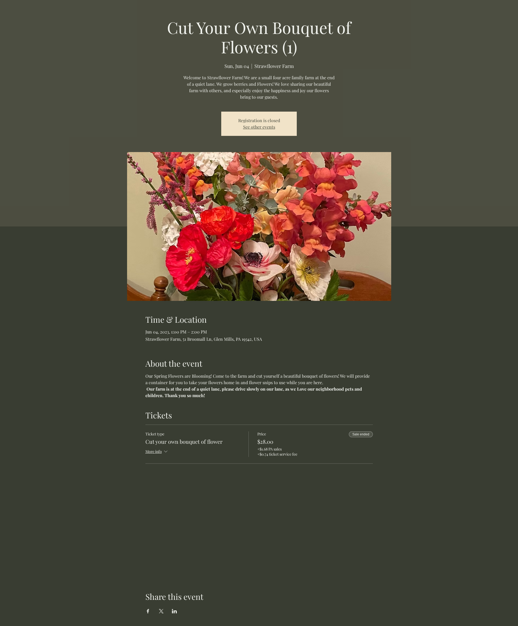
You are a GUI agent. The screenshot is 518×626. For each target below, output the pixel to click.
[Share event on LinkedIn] (174, 611)
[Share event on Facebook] (148, 611)
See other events (259, 127)
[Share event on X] (161, 611)
